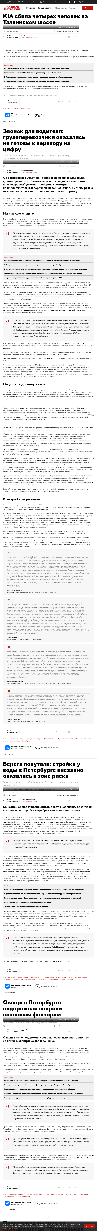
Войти (87, 8)
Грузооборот (26, 741)
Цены (47, 1194)
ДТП (9, 108)
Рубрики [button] (30, 8)
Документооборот (49, 739)
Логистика (11, 739)
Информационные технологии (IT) (68, 739)
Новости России (15, 741)
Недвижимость (35, 977)
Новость (15, 108)
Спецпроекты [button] (45, 8)
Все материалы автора (30, 37)
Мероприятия (61, 8)
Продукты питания (57, 1194)
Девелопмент (12, 977)
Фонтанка (7, 52)
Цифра (39, 739)
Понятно (89, 1226)
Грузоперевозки (30, 739)
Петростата (16, 1048)
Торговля (68, 1194)
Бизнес (6, 741)
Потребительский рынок (15, 1194)
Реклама (73, 8)
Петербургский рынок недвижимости (23, 979)
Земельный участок (81, 977)
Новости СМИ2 (9, 121)
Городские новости (24, 1197)
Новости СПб (54, 979)
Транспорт (20, 739)
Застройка (7, 979)
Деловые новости (86, 739)
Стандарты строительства (51, 977)
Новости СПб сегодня (66, 979)
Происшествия (25, 108)
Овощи (75, 1194)
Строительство (23, 977)
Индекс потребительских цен (34, 1194)
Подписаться (47, 2)
